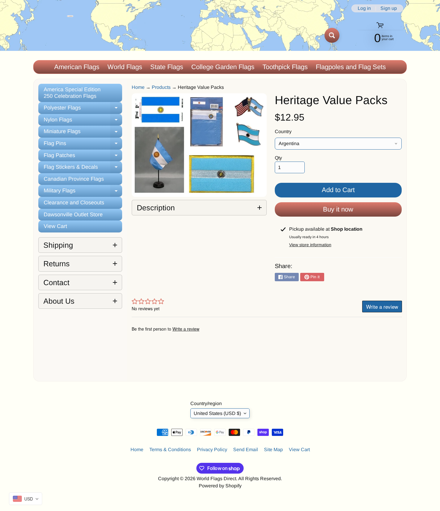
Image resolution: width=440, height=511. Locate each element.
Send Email (245, 449)
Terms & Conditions (170, 449)
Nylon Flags (83, 121)
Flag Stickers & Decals (83, 168)
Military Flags (83, 192)
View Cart (55, 226)
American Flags (76, 67)
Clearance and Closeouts (74, 203)
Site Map (273, 449)
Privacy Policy (212, 449)
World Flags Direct (216, 478)
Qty (278, 157)
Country (283, 131)
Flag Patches (83, 157)
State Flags (166, 67)
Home (138, 87)
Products (161, 87)
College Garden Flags (222, 67)
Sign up (388, 8)
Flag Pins (83, 145)
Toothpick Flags (285, 67)
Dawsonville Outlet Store (73, 215)
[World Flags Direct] (53, 35)
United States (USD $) (217, 413)
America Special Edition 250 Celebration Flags (72, 92)
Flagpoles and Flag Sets (351, 67)
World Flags (124, 67)
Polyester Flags (83, 109)
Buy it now (338, 209)
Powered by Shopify (220, 485)
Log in (364, 8)
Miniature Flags (83, 133)
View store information (310, 244)
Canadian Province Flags (74, 179)
